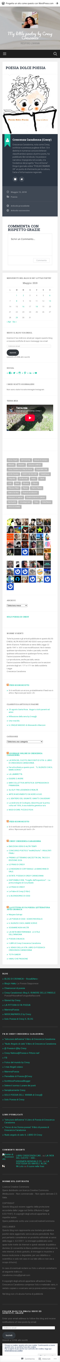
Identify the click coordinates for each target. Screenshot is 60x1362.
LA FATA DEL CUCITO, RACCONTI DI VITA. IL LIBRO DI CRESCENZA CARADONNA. (30, 761)
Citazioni (21, 465)
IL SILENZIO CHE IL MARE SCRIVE (23, 923)
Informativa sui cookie (14, 1351)
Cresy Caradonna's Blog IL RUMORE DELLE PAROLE (29, 992)
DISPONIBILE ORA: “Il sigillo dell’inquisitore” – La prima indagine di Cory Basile (29, 881)
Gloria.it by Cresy (12, 1000)
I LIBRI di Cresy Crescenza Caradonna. (25, 943)
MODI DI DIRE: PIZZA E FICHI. (21, 809)
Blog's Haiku (10, 983)
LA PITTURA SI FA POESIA (17, 1005)
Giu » (15, 322)
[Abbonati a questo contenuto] (8, 685)
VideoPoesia (46, 502)
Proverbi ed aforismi (30, 493)
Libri (10, 483)
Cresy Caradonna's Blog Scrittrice (20, 469)
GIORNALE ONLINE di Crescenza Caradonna (24, 754)
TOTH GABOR (15, 954)
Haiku (33, 479)
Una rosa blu (14, 720)
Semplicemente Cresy (14, 1090)
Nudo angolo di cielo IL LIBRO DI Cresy (23, 1135)
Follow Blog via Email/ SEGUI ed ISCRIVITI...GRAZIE (22, 1312)
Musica (26, 483)
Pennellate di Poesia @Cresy (18, 1076)
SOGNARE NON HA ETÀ (19, 927)
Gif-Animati (23, 479)
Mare (17, 483)
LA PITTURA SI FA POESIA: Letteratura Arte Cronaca (28, 908)
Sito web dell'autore (21, 179)
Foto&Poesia (45, 474)
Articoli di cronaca (40, 460)
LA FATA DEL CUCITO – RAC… (35, 1156)
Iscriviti (13, 352)
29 (17, 318)
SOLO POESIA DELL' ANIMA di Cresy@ (23, 1095)
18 (37, 307)
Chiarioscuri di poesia (14, 988)
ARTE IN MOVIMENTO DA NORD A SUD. (25, 794)
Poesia (14, 197)
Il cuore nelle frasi (35, 1166)
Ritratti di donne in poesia (35, 497)
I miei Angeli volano (13, 1067)
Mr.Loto (20, 1166)
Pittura (35, 483)
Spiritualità (12, 502)
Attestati (11, 465)
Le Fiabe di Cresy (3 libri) (19, 891)
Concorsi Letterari (34, 465)
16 (23, 307)
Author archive (15, 179)
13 (50, 301)
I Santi (42, 479)
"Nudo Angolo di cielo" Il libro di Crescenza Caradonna (30, 1044)
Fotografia (11, 479)
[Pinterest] (25, 373)
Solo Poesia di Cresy (18, 617)
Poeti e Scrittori (13, 493)
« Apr (9, 322)
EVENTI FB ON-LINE (29, 474)
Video (36, 502)
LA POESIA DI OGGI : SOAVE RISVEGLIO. (26, 919)
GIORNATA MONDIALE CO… (29, 1161)
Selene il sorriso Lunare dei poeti (20, 1085)
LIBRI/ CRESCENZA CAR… (29, 1155)
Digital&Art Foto (41, 469)
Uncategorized (25, 502)
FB (5, 1057)
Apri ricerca (54, 54)
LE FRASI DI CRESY (17, 864)
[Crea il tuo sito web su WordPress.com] (30, 3)
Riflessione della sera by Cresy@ (23, 716)
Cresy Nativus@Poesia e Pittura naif (21, 1053)
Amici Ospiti (12, 460)
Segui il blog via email (19, 332)
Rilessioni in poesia (15, 497)
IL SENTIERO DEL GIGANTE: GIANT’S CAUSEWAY (29, 798)
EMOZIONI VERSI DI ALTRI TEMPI (23, 846)
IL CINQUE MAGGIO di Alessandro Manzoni (27, 725)
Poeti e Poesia (37, 488)
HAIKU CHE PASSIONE (18, 958)
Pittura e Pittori (13, 488)
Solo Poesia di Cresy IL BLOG (18, 1019)
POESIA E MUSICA (16, 939)
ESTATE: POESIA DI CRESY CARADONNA (26, 875)
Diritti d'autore (13, 474)
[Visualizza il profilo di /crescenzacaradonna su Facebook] (10, 373)
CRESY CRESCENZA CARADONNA (25, 841)
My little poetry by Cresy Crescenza (30, 35)
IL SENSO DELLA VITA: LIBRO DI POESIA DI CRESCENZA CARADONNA (27, 948)
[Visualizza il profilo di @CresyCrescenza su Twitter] (14, 373)
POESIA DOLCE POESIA (26, 67)
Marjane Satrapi (15, 914)
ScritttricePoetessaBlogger (17, 1081)
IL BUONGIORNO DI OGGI (19, 896)
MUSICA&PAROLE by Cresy (17, 1014)
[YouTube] (36, 373)
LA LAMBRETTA (15, 774)
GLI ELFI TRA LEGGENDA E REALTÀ (23, 790)
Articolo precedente (20, 206)
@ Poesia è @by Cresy (15, 1048)
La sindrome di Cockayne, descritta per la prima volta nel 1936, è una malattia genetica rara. (29, 804)
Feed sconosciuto (19, 685)
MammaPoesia (11, 1009)
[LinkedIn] (30, 373)
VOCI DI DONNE (14, 507)
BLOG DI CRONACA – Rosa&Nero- (21, 979)
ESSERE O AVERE (16, 778)
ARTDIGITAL (25, 460)
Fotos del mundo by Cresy (17, 1062)
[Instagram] (19, 373)
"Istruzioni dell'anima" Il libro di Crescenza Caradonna (29, 1039)
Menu (5, 54)
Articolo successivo (20, 210)
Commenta (41, 260)
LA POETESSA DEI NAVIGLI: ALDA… (32, 1162)
